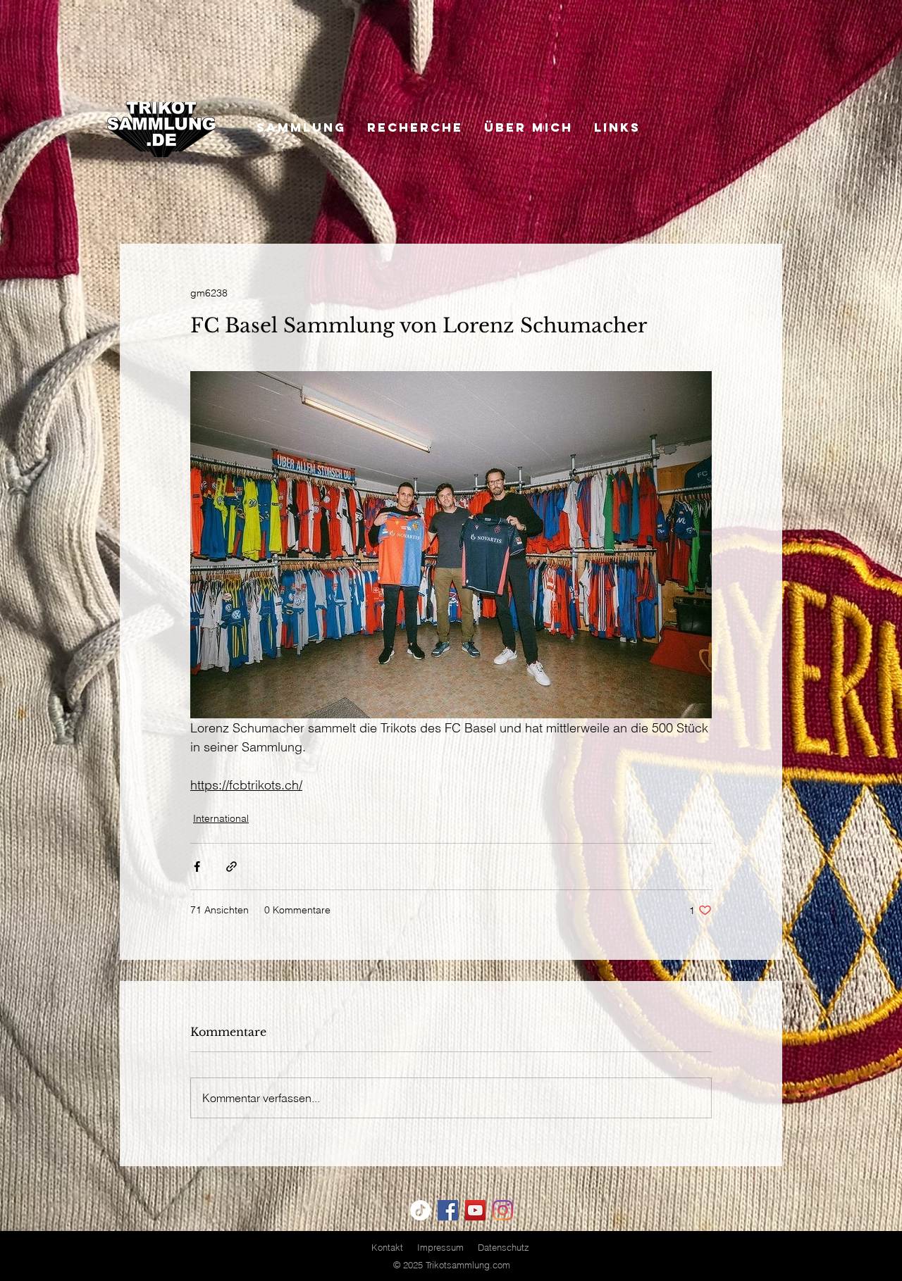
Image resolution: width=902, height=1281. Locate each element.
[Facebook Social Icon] (448, 1210)
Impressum (440, 1247)
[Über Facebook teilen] (197, 866)
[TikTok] (420, 1210)
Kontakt (387, 1247)
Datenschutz (503, 1247)
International (221, 818)
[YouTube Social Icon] (475, 1210)
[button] (764, 179)
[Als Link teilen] (231, 866)
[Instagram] (503, 1210)
